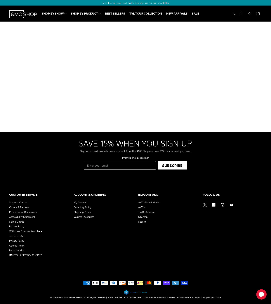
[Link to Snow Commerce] (135, 294)
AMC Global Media (148, 202)
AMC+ (141, 207)
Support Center (18, 202)
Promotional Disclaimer (135, 157)
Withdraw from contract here (25, 231)
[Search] (233, 13)
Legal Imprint (16, 250)
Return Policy (16, 226)
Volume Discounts (84, 217)
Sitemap (143, 217)
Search (142, 221)
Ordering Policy (82, 207)
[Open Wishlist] (250, 13)
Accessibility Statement (22, 217)
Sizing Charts (16, 221)
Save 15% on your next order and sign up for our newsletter (135, 3)
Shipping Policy (82, 212)
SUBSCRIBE (172, 165)
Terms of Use (16, 236)
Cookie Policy (16, 245)
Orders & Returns (19, 207)
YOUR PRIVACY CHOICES (28, 255)
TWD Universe (146, 212)
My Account (80, 202)
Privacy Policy (16, 240)
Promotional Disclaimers (23, 212)
